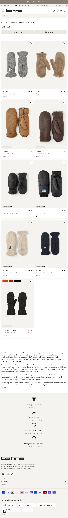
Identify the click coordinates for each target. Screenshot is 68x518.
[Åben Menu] (2, 10)
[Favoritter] (58, 10)
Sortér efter (49, 32)
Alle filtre (19, 32)
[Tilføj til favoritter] (31, 42)
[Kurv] (64, 10)
